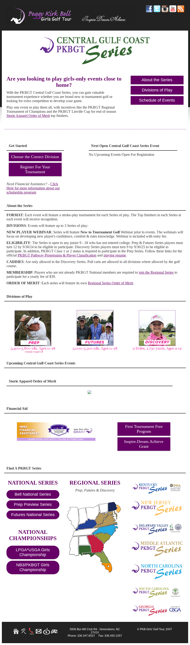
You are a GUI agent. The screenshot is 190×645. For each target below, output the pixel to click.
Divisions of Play (157, 90)
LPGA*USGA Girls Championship (33, 552)
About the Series (157, 80)
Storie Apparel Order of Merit (28, 116)
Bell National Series (33, 494)
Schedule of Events (157, 100)
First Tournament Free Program (144, 429)
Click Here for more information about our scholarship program (33, 188)
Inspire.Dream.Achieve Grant (143, 444)
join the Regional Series (156, 272)
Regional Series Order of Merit (110, 283)
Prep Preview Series (33, 504)
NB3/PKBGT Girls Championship (32, 567)
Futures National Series (33, 514)
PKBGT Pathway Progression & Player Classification (57, 255)
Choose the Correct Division (35, 156)
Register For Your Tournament (35, 169)
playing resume (115, 255)
